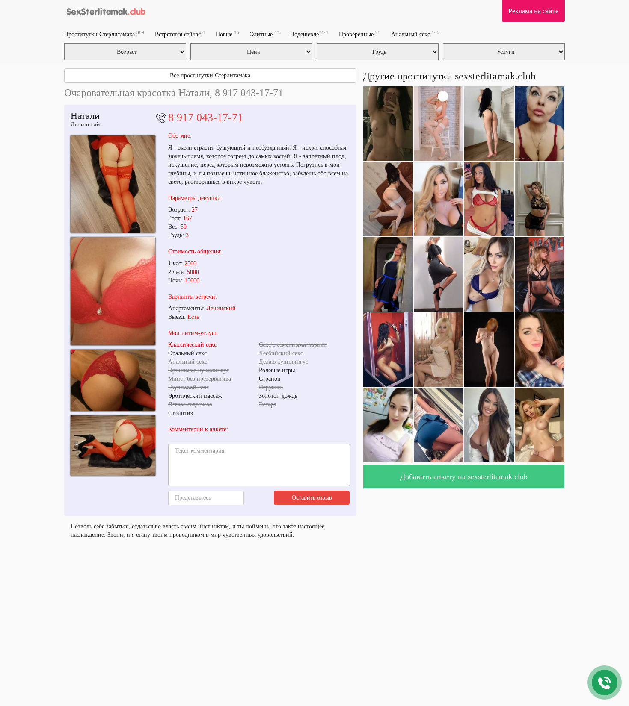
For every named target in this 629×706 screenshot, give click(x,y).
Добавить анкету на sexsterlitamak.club (464, 476)
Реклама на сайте (533, 11)
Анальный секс (415, 34)
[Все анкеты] (106, 10)
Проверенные (359, 34)
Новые (227, 34)
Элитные (264, 34)
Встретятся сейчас (180, 34)
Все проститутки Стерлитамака (210, 75)
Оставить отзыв (312, 497)
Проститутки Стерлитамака (104, 34)
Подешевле (309, 34)
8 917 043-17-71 (205, 117)
